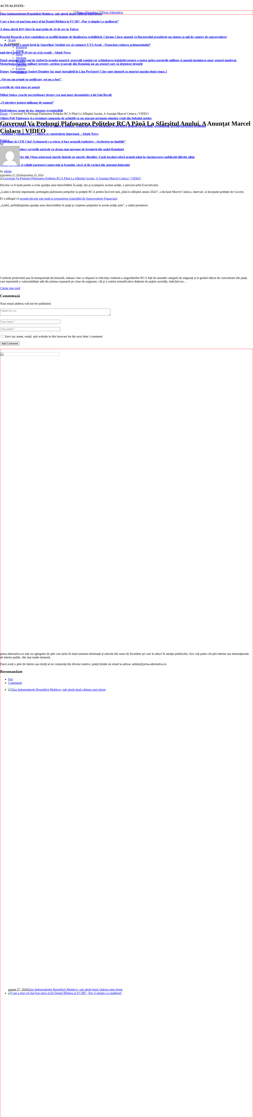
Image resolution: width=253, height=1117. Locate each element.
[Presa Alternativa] (98, 12)
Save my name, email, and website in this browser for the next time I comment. (54, 336)
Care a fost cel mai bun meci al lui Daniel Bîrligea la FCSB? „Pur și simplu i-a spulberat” (59, 21)
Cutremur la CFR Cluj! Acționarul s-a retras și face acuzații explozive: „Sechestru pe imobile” (63, 141)
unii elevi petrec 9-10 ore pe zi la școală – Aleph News (35, 52)
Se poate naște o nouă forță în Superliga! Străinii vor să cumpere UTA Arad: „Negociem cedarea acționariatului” (75, 44)
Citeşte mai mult (10, 288)
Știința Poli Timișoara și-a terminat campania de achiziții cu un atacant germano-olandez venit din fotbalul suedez (76, 118)
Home (4, 113)
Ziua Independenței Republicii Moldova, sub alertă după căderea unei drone (51, 13)
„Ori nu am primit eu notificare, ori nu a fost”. (31, 79)
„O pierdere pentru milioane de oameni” (27, 102)
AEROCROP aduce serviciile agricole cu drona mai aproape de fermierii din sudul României (62, 149)
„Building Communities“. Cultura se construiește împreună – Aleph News (49, 134)
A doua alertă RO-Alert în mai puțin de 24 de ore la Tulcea (39, 29)
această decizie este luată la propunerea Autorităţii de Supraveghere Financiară (68, 198)
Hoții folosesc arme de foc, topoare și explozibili (31, 110)
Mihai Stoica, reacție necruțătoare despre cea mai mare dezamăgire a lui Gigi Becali (55, 95)
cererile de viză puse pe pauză (20, 87)
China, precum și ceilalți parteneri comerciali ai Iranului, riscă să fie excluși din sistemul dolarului (65, 165)
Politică (4, 140)
